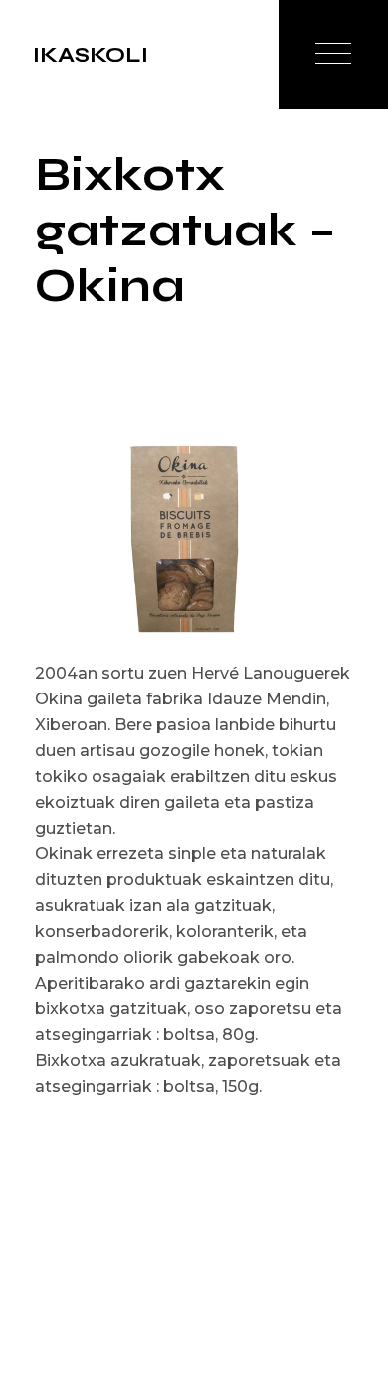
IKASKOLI (90, 55)
